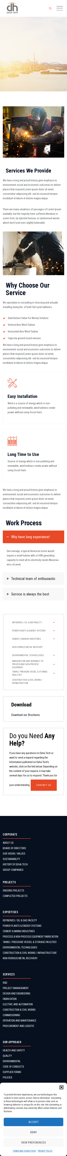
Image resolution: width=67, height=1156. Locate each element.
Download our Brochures (25, 715)
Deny (33, 1132)
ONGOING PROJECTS (13, 890)
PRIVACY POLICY (45, 1151)
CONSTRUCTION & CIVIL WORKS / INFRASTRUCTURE (30, 952)
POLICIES (7, 1077)
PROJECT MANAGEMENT (16, 988)
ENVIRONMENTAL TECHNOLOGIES (20, 947)
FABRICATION (10, 998)
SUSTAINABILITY (11, 859)
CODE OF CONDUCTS (13, 1066)
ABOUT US (8, 842)
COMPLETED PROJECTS (15, 895)
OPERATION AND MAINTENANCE (19, 1020)
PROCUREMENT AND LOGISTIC (18, 1025)
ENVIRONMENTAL (12, 1061)
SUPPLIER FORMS (12, 1072)
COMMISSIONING (11, 1015)
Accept (33, 1122)
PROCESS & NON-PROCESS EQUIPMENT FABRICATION (30, 936)
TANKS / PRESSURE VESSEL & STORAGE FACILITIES (30, 942)
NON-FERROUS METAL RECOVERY (20, 958)
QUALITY (7, 1055)
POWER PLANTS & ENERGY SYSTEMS (22, 925)
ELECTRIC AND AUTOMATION (18, 1004)
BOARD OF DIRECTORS (14, 848)
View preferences (33, 1142)
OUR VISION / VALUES (14, 853)
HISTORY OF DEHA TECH (15, 864)
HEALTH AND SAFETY (14, 1050)
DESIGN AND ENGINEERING (16, 993)
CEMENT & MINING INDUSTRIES (19, 931)
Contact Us (43, 785)
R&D (5, 982)
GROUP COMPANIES (13, 869)
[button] (61, 1087)
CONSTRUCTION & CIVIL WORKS (19, 1009)
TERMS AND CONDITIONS (24, 1151)
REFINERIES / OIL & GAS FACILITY (20, 920)
